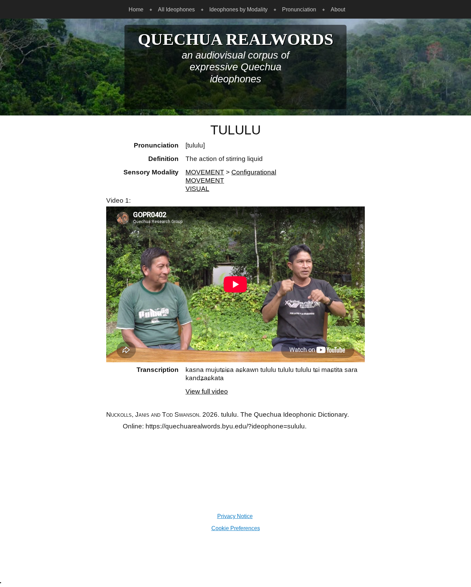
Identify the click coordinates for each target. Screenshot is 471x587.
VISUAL (197, 188)
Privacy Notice (235, 516)
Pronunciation (299, 9)
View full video (207, 391)
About (338, 9)
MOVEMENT (205, 172)
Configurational (253, 172)
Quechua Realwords (235, 39)
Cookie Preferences (235, 528)
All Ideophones (176, 9)
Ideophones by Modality (238, 9)
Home (136, 9)
